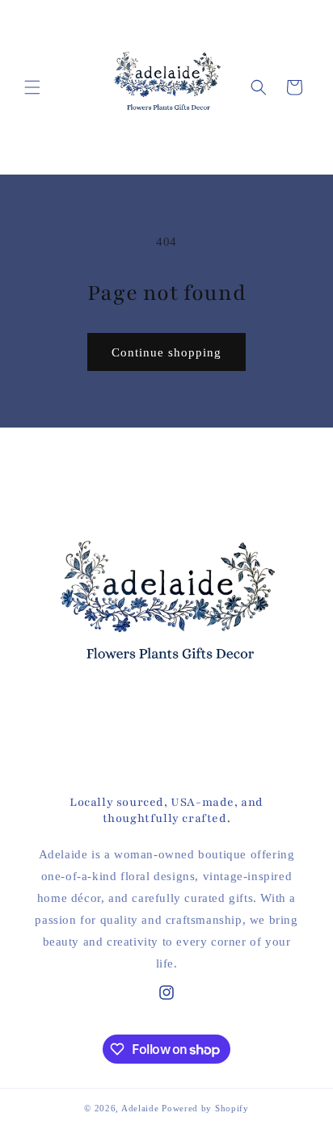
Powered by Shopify (205, 1108)
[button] (32, 87)
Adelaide (140, 1108)
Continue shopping (166, 352)
